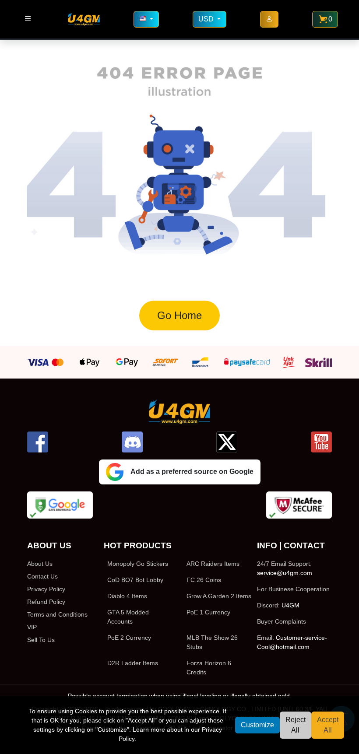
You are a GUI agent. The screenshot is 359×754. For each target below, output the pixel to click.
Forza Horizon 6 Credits (209, 667)
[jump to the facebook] (37, 441)
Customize (257, 725)
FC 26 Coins (204, 579)
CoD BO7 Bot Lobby (135, 579)
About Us (40, 563)
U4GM (290, 605)
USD (206, 19)
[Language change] (146, 19)
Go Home (179, 315)
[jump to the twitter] (226, 441)
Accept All (327, 725)
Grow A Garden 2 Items (219, 596)
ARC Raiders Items (213, 563)
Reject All (295, 725)
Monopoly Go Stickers (137, 563)
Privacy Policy (46, 589)
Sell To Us (41, 639)
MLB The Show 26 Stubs (212, 642)
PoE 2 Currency (129, 637)
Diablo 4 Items (127, 596)
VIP (32, 627)
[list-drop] (28, 19)
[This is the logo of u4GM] (84, 19)
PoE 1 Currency (208, 612)
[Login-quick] (269, 19)
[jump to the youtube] (321, 441)
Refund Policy (46, 601)
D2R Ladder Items (132, 662)
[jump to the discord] (132, 441)
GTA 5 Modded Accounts (128, 617)
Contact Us (42, 576)
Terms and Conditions (57, 614)
